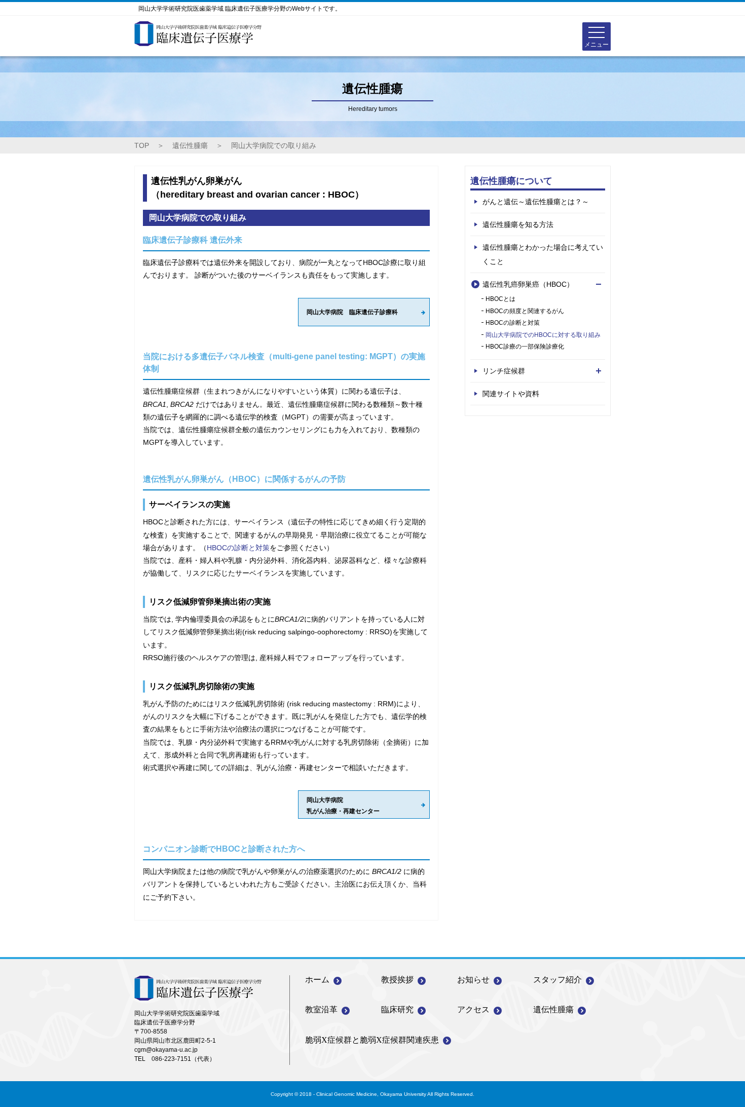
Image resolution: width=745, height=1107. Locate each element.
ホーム (317, 979)
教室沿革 (321, 1009)
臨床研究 (397, 1009)
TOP (141, 145)
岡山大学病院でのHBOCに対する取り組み (543, 334)
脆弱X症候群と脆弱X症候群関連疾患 (372, 1040)
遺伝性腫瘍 (190, 145)
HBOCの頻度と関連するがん (525, 311)
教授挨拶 (397, 979)
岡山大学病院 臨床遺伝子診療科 (352, 312)
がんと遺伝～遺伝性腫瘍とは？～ (535, 202)
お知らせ (473, 979)
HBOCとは (500, 298)
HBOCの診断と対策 (238, 548)
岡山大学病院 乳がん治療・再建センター (343, 805)
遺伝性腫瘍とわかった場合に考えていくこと (542, 254)
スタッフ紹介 (557, 979)
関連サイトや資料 (510, 394)
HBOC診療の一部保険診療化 (525, 346)
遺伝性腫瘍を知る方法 (517, 224)
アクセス (473, 1009)
